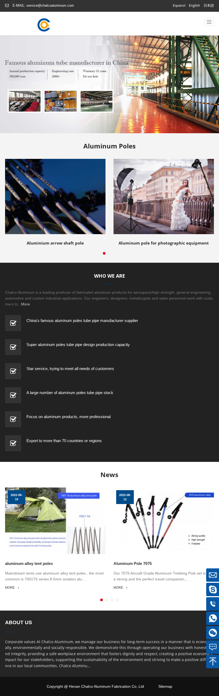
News (109, 474)
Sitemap (165, 686)
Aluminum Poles (109, 145)
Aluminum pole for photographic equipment (163, 216)
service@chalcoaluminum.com (50, 5)
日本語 (209, 5)
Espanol (179, 5)
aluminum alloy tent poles (29, 563)
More (25, 304)
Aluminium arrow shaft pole (42, 220)
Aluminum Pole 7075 (133, 563)
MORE (10, 587)
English (194, 5)
